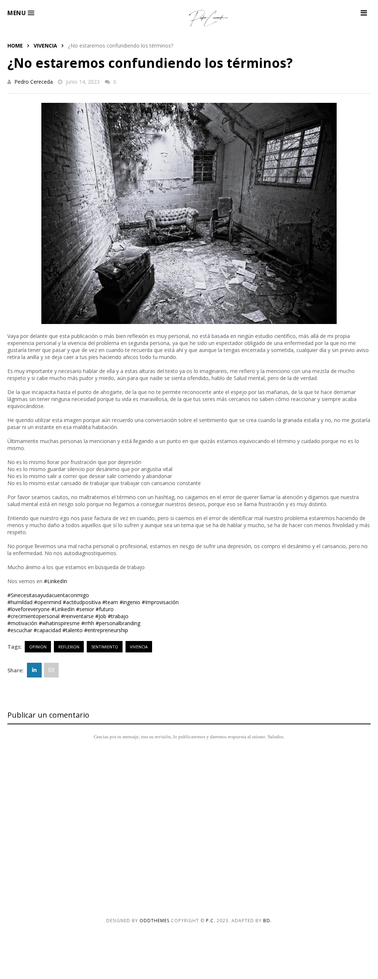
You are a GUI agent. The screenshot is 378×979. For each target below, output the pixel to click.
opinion (38, 646)
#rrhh (87, 623)
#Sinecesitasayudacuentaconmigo (48, 595)
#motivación (22, 623)
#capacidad (47, 630)
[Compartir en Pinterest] (51, 670)
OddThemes (154, 920)
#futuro (105, 609)
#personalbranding (118, 623)
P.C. (210, 920)
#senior (85, 609)
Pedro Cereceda (33, 81)
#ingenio (130, 602)
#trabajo (118, 616)
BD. (267, 920)
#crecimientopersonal (33, 616)
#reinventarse (77, 616)
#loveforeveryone (28, 609)
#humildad (19, 602)
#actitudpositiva (82, 602)
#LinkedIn (55, 581)
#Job (100, 616)
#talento (72, 630)
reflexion (68, 646)
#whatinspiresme (59, 623)
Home (15, 45)
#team (110, 602)
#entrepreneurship (106, 630)
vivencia (45, 45)
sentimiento (104, 646)
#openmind (47, 602)
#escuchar (19, 630)
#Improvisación (160, 602)
